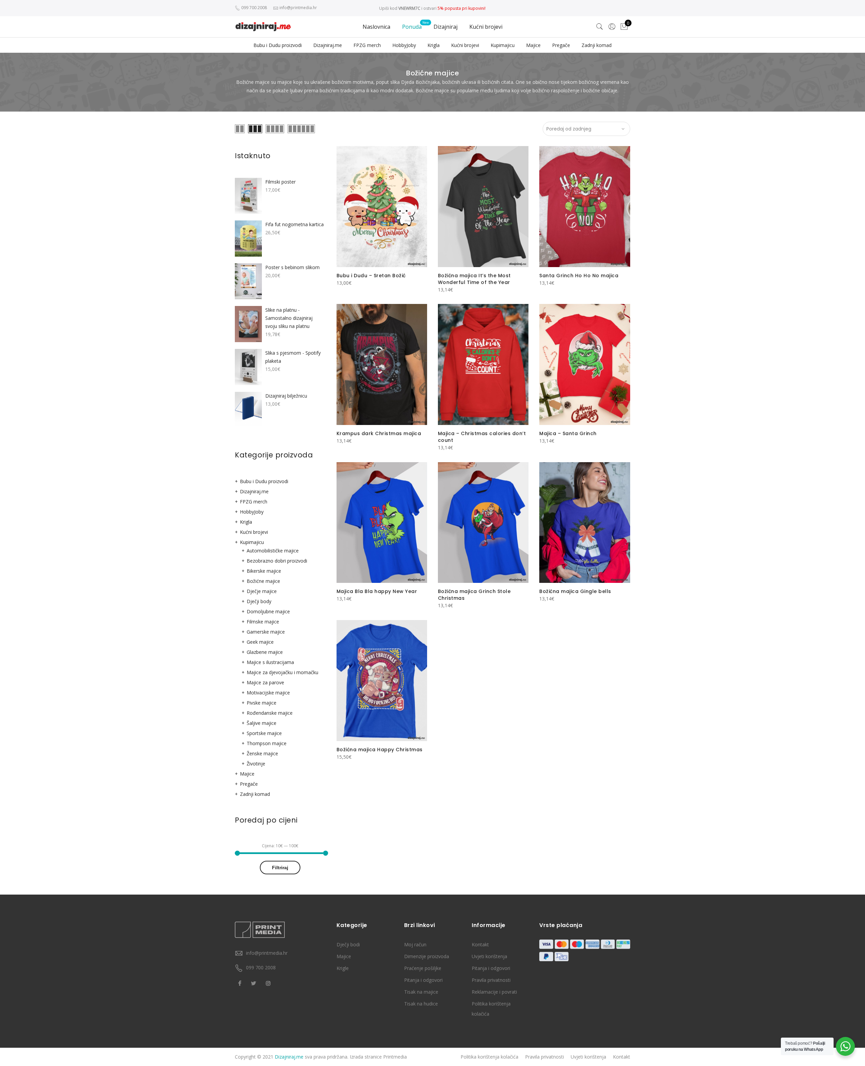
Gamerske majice (266, 632)
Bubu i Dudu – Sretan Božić (371, 275)
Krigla (433, 45)
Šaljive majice (261, 723)
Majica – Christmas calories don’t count (482, 437)
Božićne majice (263, 581)
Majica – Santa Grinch (568, 433)
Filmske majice (263, 621)
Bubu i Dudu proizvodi (277, 45)
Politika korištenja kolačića (489, 1056)
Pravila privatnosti (491, 980)
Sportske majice (264, 733)
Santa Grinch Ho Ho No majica (578, 275)
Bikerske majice (264, 571)
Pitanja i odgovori (423, 980)
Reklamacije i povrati (494, 992)
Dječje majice (262, 591)
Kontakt (480, 944)
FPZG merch (367, 45)
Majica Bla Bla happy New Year (377, 591)
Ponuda (412, 26)
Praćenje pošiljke (422, 968)
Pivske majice (261, 703)
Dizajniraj (446, 26)
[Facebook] (240, 982)
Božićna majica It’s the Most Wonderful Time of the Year (474, 279)
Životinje (256, 763)
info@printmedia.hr (267, 953)
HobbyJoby (404, 45)
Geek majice (260, 642)
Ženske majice (262, 753)
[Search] (600, 27)
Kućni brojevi (485, 26)
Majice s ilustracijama (270, 662)
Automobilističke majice (273, 550)
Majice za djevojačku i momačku (282, 672)
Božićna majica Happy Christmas (380, 749)
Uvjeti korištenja (489, 956)
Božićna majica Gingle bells (575, 591)
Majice (533, 45)
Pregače (561, 45)
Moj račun (415, 944)
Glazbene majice (265, 652)
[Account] (612, 27)
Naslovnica (376, 26)
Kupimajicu (503, 45)
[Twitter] (254, 982)
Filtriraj (280, 867)
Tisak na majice (421, 992)
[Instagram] (269, 982)
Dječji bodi (348, 944)
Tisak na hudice (421, 1003)
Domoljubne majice (268, 611)
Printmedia (395, 1056)
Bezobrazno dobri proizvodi (277, 561)
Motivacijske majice (268, 692)
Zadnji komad (597, 45)
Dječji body (259, 601)
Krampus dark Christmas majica (379, 433)
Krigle (343, 968)
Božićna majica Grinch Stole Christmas (474, 594)
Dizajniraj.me (327, 45)
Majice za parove (265, 682)
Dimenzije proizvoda (426, 956)
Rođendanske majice (270, 713)
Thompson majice (267, 743)
